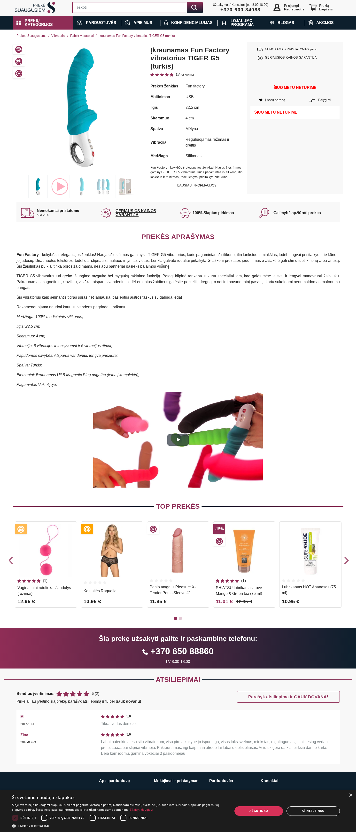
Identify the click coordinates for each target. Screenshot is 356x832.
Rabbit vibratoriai (82, 36)
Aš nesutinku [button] (313, 811)
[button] (43, 23)
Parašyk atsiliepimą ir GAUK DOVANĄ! (288, 696)
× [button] (350, 795)
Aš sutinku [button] (258, 811)
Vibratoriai (58, 36)
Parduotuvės (221, 781)
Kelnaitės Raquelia (100, 591)
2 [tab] (60, 186)
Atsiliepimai (178, 679)
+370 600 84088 (240, 9)
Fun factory (195, 86)
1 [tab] (38, 186)
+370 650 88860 (182, 651)
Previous (10, 561)
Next (345, 561)
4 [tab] (103, 186)
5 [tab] (125, 186)
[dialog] (178, 811)
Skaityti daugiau (141, 810)
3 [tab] (81, 186)
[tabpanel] (81, 107)
